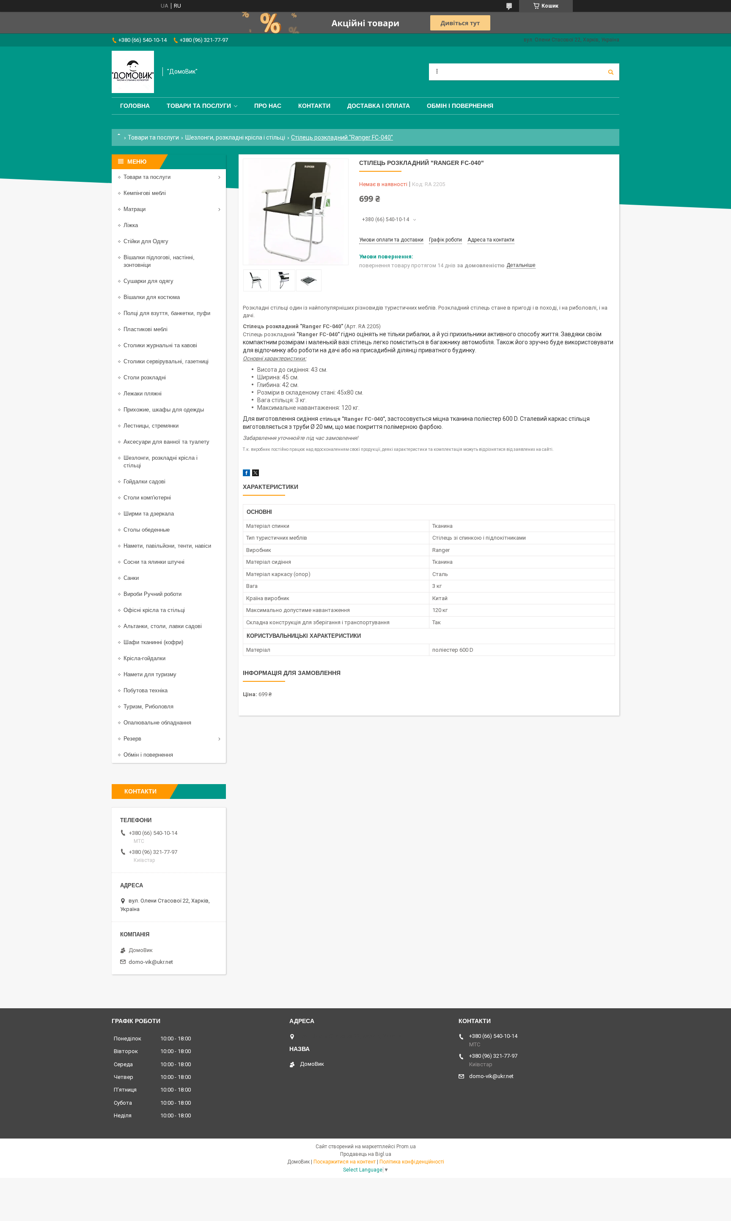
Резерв (132, 738)
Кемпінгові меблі (145, 193)
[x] (255, 474)
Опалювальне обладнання (157, 722)
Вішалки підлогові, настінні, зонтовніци (159, 261)
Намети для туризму (150, 674)
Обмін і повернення (460, 105)
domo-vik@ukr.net (151, 962)
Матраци (135, 209)
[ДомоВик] (133, 72)
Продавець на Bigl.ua (365, 1154)
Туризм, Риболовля (148, 706)
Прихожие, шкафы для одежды (164, 409)
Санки (131, 578)
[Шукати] (610, 71)
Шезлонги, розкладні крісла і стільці (235, 137)
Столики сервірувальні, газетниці (166, 361)
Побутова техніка (146, 690)
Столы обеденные (147, 530)
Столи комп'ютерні (147, 497)
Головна (135, 105)
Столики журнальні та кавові (160, 345)
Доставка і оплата (378, 105)
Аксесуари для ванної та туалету (166, 442)
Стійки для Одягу (146, 241)
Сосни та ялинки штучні (154, 562)
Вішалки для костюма (152, 297)
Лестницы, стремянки (151, 426)
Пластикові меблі (146, 329)
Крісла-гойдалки (144, 658)
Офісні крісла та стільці (154, 610)
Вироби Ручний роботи (152, 594)
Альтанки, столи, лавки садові (163, 626)
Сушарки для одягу (148, 281)
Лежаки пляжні (143, 393)
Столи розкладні (145, 377)
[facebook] (246, 474)
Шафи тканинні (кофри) (153, 642)
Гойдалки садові (144, 481)
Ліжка (131, 225)
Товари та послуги (199, 105)
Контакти (314, 105)
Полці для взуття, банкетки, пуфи (167, 313)
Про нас (267, 105)
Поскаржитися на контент (344, 1162)
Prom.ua (406, 1147)
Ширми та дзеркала (149, 513)
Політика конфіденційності (411, 1162)
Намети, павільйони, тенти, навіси (167, 546)
